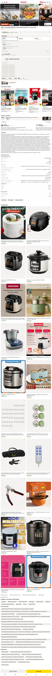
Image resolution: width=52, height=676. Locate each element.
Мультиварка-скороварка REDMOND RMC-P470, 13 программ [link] (38, 357)
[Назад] (2, 2)
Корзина (36, 674)
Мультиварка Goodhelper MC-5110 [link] (33, 589)
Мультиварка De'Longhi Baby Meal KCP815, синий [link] (10, 357)
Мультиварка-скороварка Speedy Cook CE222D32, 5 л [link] (6, 109)
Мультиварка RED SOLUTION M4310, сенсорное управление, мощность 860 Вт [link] (12, 590)
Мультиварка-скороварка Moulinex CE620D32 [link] (35, 280)
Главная (5, 674)
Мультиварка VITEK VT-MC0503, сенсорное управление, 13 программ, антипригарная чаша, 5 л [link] (38, 552)
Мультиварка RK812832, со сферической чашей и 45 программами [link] (34, 109)
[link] (4, 602)
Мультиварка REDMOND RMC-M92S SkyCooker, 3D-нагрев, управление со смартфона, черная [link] (38, 241)
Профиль (47, 674)
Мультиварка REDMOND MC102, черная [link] (8, 280)
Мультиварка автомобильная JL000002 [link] (9, 551)
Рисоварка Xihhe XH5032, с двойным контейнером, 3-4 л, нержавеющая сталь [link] (38, 395)
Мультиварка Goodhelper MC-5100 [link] (8, 394)
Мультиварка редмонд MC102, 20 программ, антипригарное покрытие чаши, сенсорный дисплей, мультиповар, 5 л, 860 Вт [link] (13, 319)
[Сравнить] (45, 2)
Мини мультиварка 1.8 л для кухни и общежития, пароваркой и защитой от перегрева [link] (38, 319)
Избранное (26, 674)
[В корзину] (13, 104)
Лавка (15, 674)
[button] (5, 24)
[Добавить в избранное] (47, 2)
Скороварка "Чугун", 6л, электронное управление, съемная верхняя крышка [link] (38, 513)
